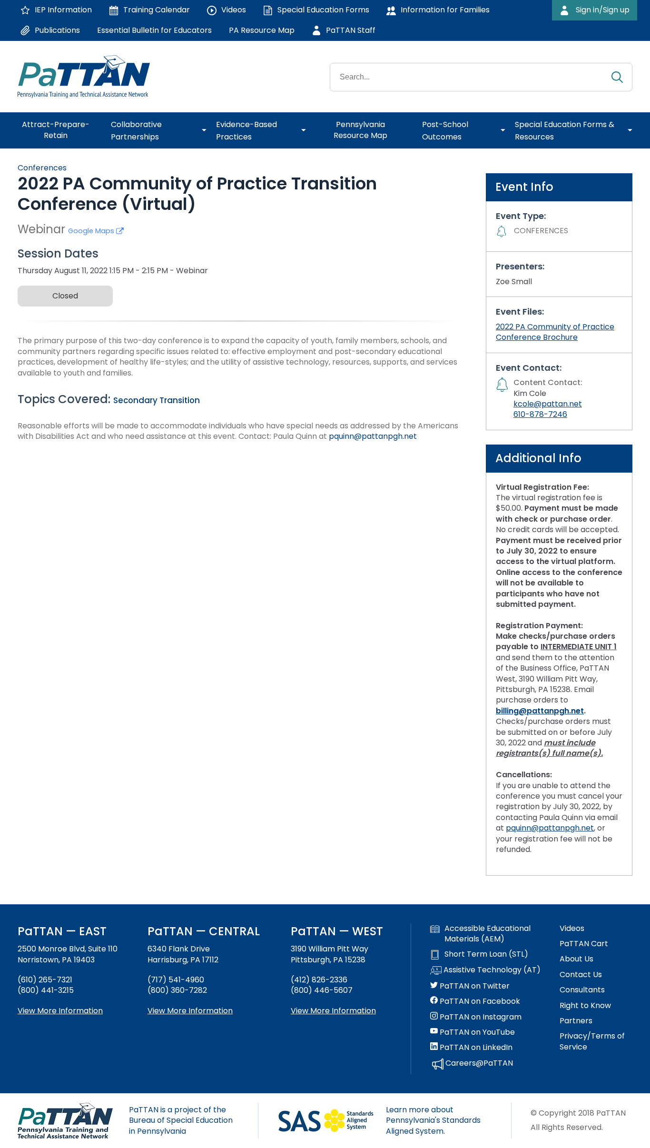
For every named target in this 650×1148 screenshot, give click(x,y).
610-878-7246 (540, 414)
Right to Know (585, 1005)
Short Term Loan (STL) (486, 954)
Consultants (582, 990)
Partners (576, 1021)
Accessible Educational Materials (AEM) (487, 933)
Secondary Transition (156, 400)
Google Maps (92, 231)
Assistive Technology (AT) (491, 970)
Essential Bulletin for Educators (154, 30)
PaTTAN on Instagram (480, 1017)
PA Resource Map (262, 30)
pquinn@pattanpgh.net (373, 436)
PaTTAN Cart (584, 944)
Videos (572, 928)
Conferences (42, 167)
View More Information (60, 1010)
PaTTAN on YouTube (476, 1032)
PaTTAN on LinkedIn (475, 1047)
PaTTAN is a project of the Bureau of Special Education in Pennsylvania (181, 1120)
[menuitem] (59, 130)
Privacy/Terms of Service (592, 1041)
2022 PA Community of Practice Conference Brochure (555, 332)
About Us (576, 959)
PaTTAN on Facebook (479, 1001)
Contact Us (581, 975)
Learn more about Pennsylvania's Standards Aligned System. (433, 1120)
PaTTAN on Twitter (474, 986)
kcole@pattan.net (547, 403)
